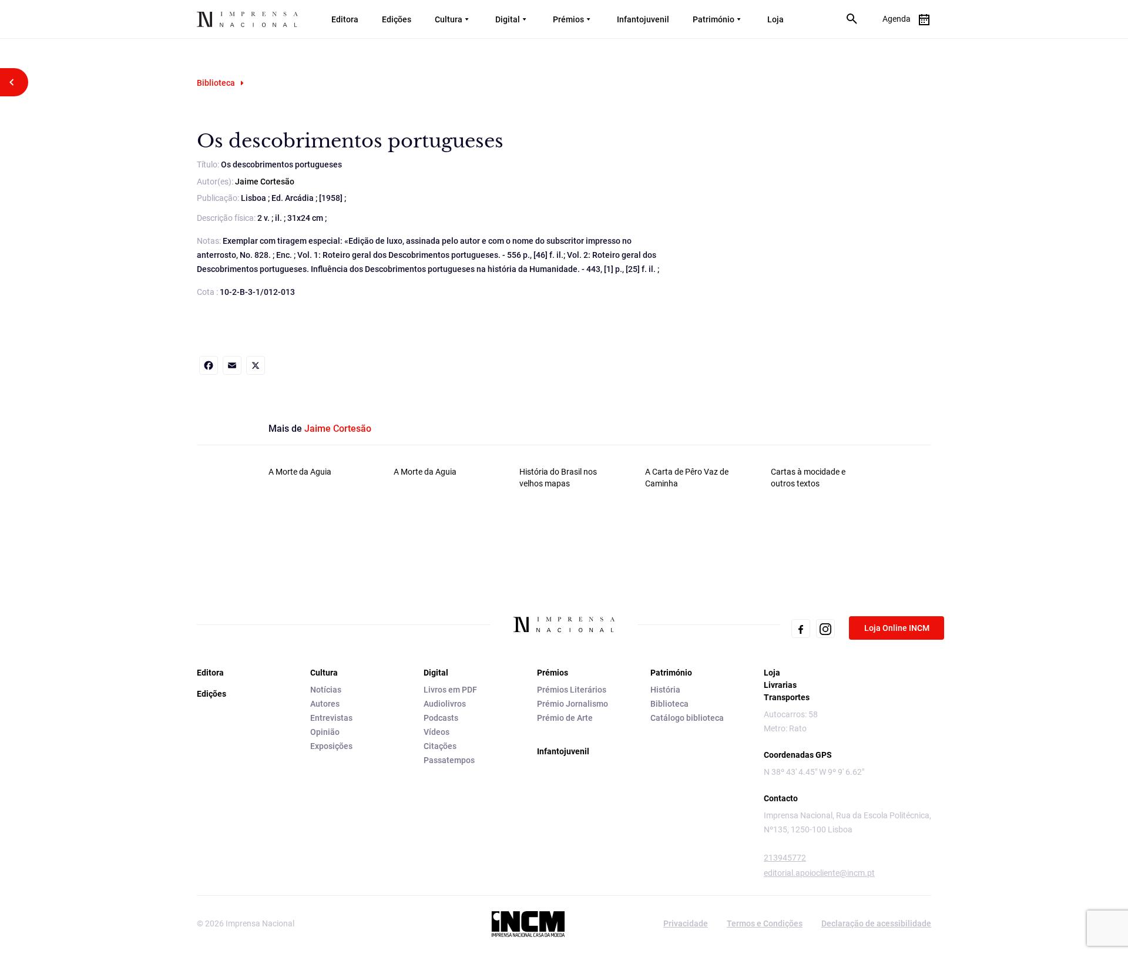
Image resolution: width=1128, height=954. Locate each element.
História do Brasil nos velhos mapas (558, 477)
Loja (775, 19)
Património (713, 19)
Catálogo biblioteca (687, 718)
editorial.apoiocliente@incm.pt (819, 873)
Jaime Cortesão (264, 181)
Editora (344, 19)
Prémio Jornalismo (572, 703)
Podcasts (441, 718)
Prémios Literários (571, 689)
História (665, 689)
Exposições (331, 746)
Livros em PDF (450, 689)
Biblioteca (216, 83)
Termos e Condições (765, 923)
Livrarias (780, 685)
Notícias (325, 689)
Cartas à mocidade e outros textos (808, 477)
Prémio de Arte (565, 718)
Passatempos (449, 760)
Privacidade (685, 923)
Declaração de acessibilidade (876, 923)
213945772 (785, 857)
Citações (440, 746)
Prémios (568, 19)
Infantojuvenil (643, 19)
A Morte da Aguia (299, 471)
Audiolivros (445, 703)
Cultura (448, 19)
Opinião (325, 732)
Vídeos (436, 732)
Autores (325, 703)
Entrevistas (331, 718)
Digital (507, 19)
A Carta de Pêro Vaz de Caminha (686, 477)
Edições (396, 19)
